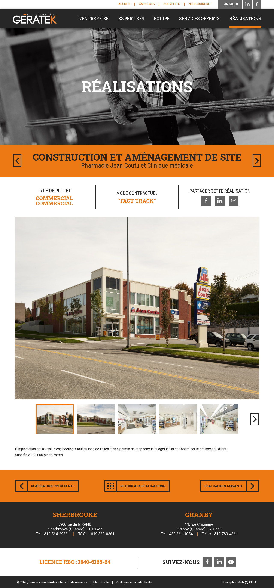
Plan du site (101, 582)
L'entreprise (93, 18)
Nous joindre (199, 4)
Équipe (162, 18)
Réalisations (245, 18)
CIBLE (253, 582)
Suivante (257, 160)
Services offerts (199, 18)
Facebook (207, 562)
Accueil (124, 4)
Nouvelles (171, 4)
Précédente (17, 160)
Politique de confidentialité (134, 582)
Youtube (231, 562)
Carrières (147, 4)
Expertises (131, 18)
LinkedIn (219, 562)
